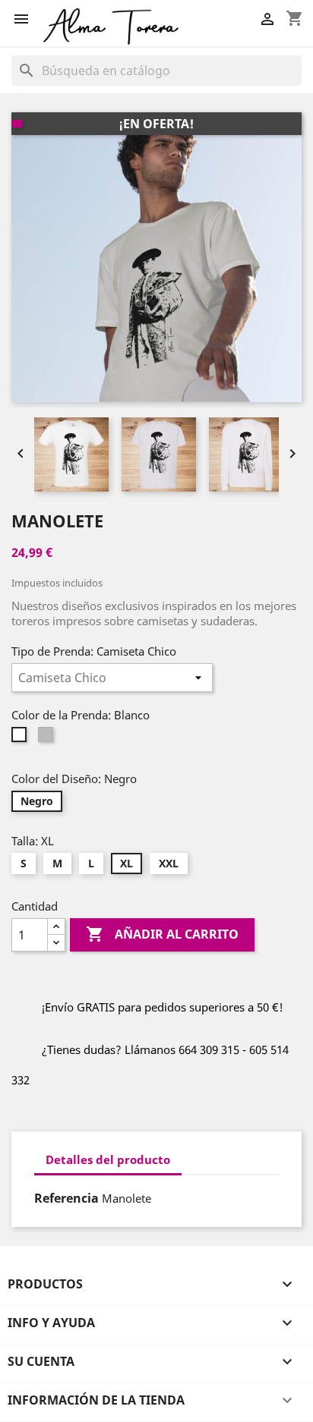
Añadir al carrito (162, 934)
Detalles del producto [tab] (108, 1159)
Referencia (66, 1198)
